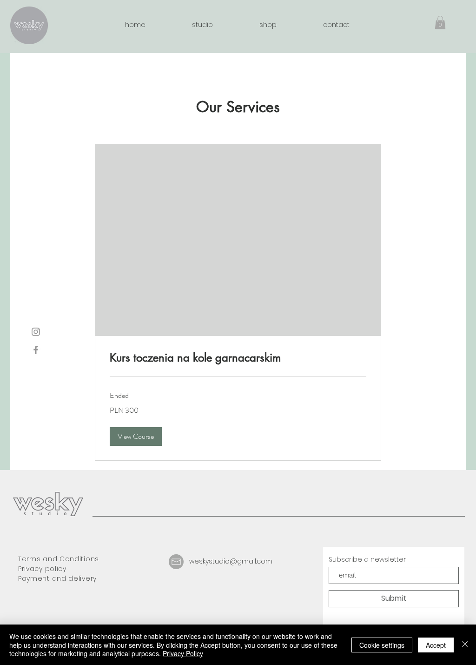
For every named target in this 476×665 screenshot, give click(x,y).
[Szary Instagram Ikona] (35, 331)
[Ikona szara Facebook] (35, 350)
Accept (436, 645)
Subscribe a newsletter (367, 559)
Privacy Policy (183, 653)
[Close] (464, 645)
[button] (440, 22)
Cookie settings (381, 645)
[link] (238, 357)
